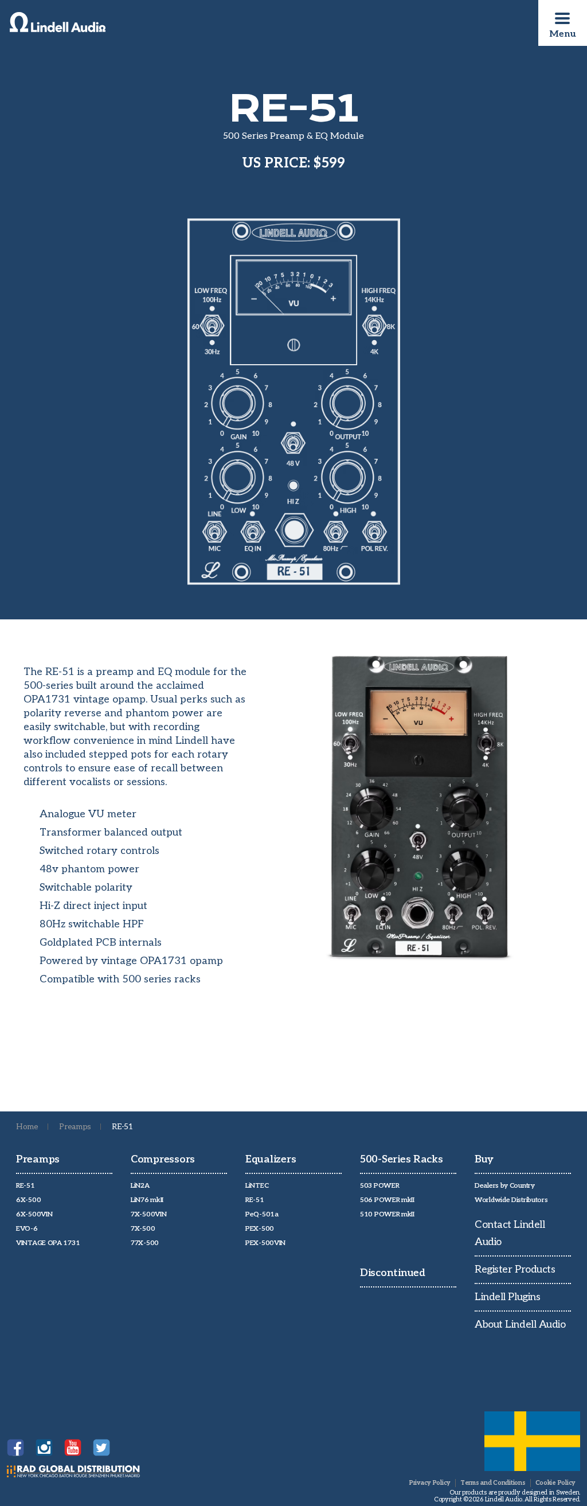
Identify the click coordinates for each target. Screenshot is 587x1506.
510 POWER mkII (387, 1214)
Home (27, 1127)
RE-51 (25, 1185)
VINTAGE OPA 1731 (48, 1243)
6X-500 (28, 1200)
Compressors (163, 1159)
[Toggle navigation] (562, 18)
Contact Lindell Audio (510, 1233)
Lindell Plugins (507, 1297)
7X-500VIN (148, 1214)
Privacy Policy (430, 1483)
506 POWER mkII (387, 1200)
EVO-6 (27, 1228)
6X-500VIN (34, 1214)
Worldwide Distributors (511, 1200)
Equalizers (270, 1159)
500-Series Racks (401, 1159)
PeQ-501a (262, 1214)
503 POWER (379, 1185)
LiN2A (140, 1185)
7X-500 (143, 1228)
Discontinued (392, 1273)
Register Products (515, 1269)
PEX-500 (259, 1228)
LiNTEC (256, 1185)
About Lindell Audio (520, 1324)
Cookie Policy (555, 1483)
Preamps (75, 1127)
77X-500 (145, 1243)
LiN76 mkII (147, 1200)
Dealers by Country (505, 1185)
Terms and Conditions (493, 1483)
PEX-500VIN (265, 1243)
